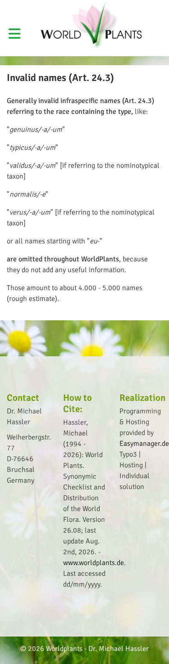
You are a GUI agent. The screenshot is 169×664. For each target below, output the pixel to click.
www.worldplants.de (93, 562)
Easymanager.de (144, 443)
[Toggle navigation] (151, 6)
